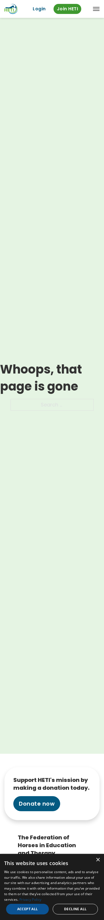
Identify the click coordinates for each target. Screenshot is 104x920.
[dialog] (52, 887)
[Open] (96, 8)
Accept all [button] (27, 909)
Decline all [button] (75, 909)
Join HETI (67, 9)
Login (39, 9)
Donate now (37, 804)
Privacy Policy (30, 899)
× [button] (98, 860)
